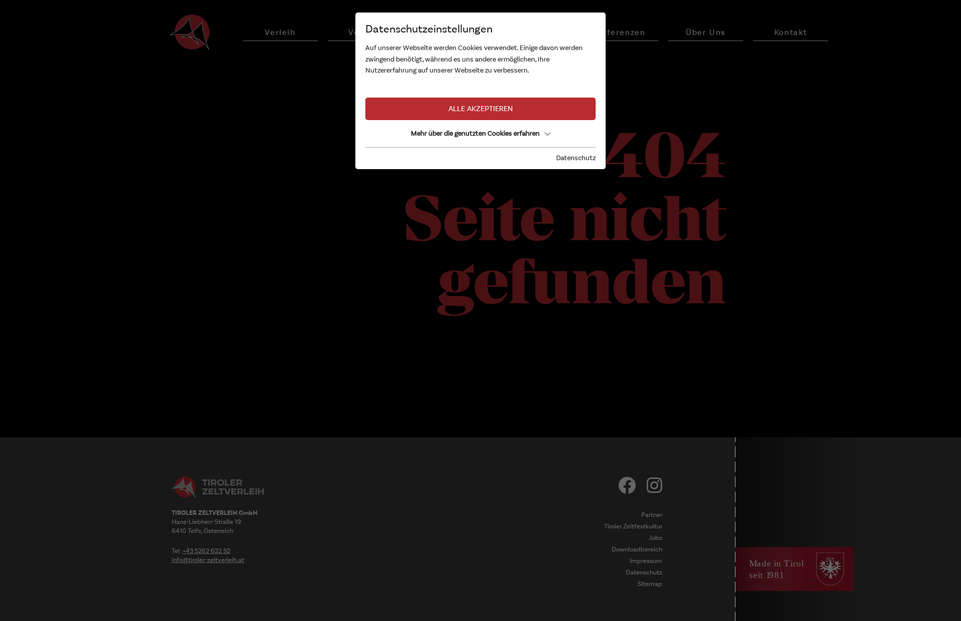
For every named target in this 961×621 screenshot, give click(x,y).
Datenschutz (576, 158)
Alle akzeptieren (480, 108)
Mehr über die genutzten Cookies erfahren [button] (475, 133)
